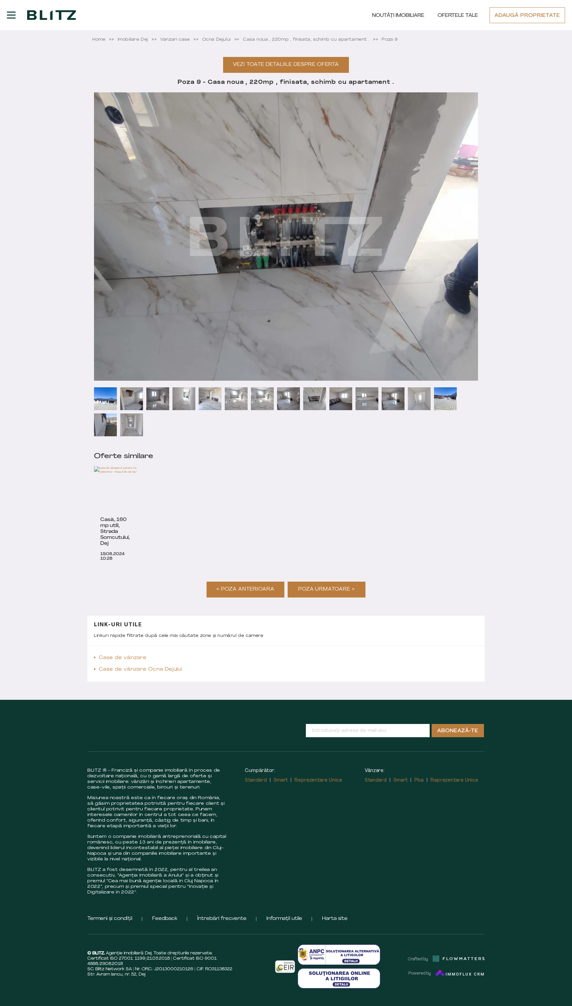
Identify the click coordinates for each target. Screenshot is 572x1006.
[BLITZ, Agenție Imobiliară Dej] (51, 15)
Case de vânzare (123, 657)
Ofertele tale (458, 15)
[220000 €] (129, 489)
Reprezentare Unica (318, 780)
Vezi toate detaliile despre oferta (286, 64)
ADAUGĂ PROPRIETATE (527, 15)
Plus (419, 780)
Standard (256, 780)
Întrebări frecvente (222, 918)
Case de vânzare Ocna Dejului (140, 669)
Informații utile (284, 918)
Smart (281, 780)
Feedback (164, 918)
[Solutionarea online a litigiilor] (339, 978)
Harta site (335, 918)
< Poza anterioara (245, 589)
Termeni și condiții (109, 918)
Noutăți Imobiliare (398, 15)
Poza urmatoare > (326, 589)
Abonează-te (457, 731)
